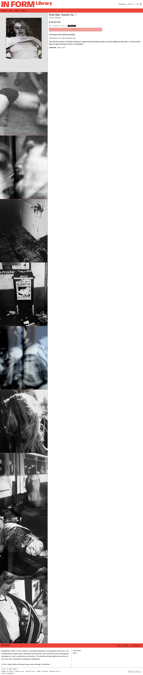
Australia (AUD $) (126, 4)
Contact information (7, 673)
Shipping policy (55, 671)
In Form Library (12, 669)
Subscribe (135, 645)
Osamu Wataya (55, 17)
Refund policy (19, 671)
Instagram (77, 650)
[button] (138, 4)
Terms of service (42, 671)
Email (75, 653)
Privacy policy (30, 671)
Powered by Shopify (7, 671)
